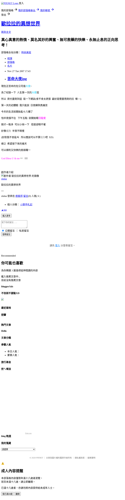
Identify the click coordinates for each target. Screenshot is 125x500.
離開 (18, 494)
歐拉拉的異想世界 (20, 23)
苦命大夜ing (17, 79)
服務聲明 (91, 458)
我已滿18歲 (7, 494)
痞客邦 (19, 196)
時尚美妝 (26, 52)
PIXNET (39, 458)
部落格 (11, 62)
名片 (9, 66)
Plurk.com (28, 433)
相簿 (9, 58)
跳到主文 (6, 32)
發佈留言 (6, 234)
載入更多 (6, 216)
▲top (4, 210)
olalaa (4, 179)
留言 (25, 196)
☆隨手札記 (26, 204)
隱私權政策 (80, 458)
